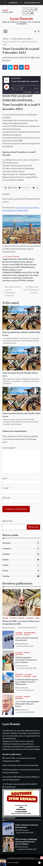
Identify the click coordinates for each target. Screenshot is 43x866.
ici (8, 202)
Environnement (30, 633)
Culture (5, 618)
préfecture (7, 275)
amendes (13, 259)
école (26, 264)
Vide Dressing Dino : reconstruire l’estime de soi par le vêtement (26, 660)
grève (13, 267)
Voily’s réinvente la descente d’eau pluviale (20, 765)
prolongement (23, 275)
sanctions (6, 280)
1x (17, 88)
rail (31, 275)
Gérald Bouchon (9, 628)
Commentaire (9, 448)
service (14, 280)
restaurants (17, 278)
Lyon (20, 270)
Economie (18, 633)
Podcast (21, 618)
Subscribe (28, 92)
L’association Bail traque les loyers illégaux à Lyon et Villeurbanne (26, 682)
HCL (18, 267)
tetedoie (30, 280)
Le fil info (13, 618)
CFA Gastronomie (17, 262)
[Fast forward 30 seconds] (23, 88)
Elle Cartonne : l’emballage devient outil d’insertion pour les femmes (26, 841)
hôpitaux (13, 270)
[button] (39, 862)
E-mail (5, 488)
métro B (25, 272)
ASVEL (25, 259)
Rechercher (7, 521)
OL (31, 272)
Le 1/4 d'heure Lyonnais (10, 256)
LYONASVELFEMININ (11, 272)
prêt (14, 275)
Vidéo (37, 618)
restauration (27, 278)
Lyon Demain (21, 19)
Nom (5, 478)
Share (36, 92)
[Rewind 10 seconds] (12, 88)
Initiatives (19, 674)
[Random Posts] (35, 31)
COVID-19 (19, 264)
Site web (6, 498)
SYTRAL (22, 280)
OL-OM (36, 272)
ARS (20, 259)
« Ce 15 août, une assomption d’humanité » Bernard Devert (27, 704)
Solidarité (30, 618)
